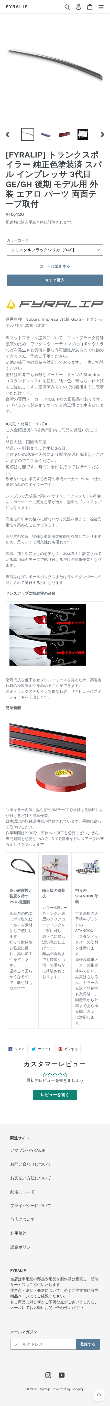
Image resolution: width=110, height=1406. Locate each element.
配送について (22, 1191)
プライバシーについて (30, 1205)
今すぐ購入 (55, 280)
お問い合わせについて (30, 1164)
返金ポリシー (22, 1247)
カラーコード (17, 240)
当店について (22, 1219)
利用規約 (18, 1233)
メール (16, 1307)
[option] (27, 134)
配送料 (11, 222)
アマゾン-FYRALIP (28, 1150)
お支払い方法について (30, 1178)
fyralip (17, 6)
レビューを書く (55, 1094)
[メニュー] (101, 7)
